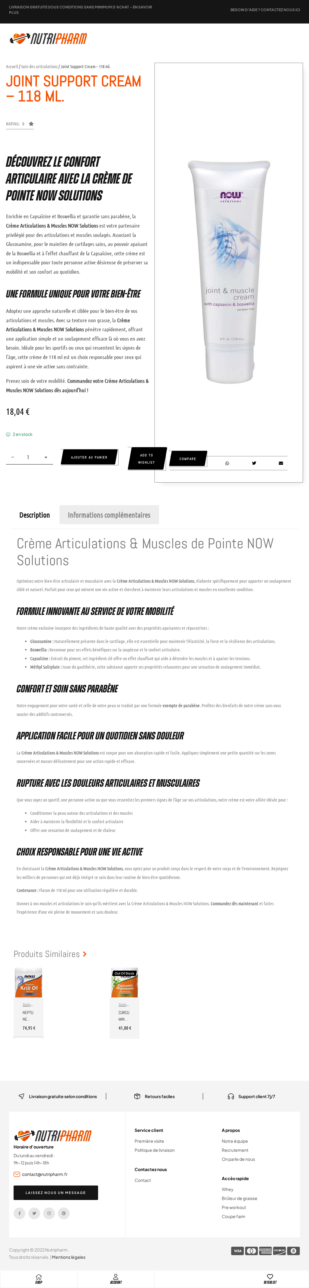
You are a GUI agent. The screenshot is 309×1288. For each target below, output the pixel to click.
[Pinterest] (64, 1213)
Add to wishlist (146, 458)
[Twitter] (34, 1213)
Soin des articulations (39, 66)
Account (116, 1282)
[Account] (116, 1277)
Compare (188, 459)
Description (34, 514)
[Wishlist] (270, 1277)
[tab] (35, 514)
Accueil (12, 66)
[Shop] (39, 1277)
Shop (38, 1282)
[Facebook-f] (19, 1213)
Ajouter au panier (89, 457)
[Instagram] (49, 1213)
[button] (20, 125)
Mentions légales (68, 1257)
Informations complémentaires (109, 514)
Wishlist (270, 1282)
